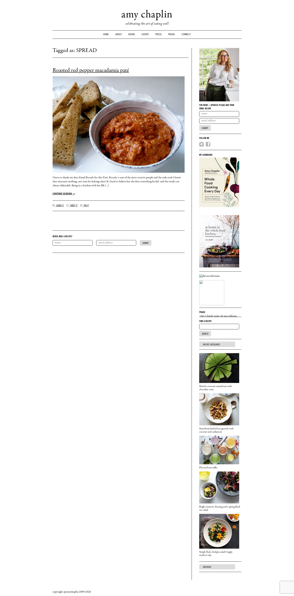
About (118, 34)
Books (131, 34)
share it (60, 205)
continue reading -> (64, 193)
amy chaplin (147, 15)
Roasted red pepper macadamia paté (91, 70)
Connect (186, 34)
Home (106, 34)
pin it (86, 205)
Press (158, 34)
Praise (171, 34)
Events (145, 34)
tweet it (73, 205)
